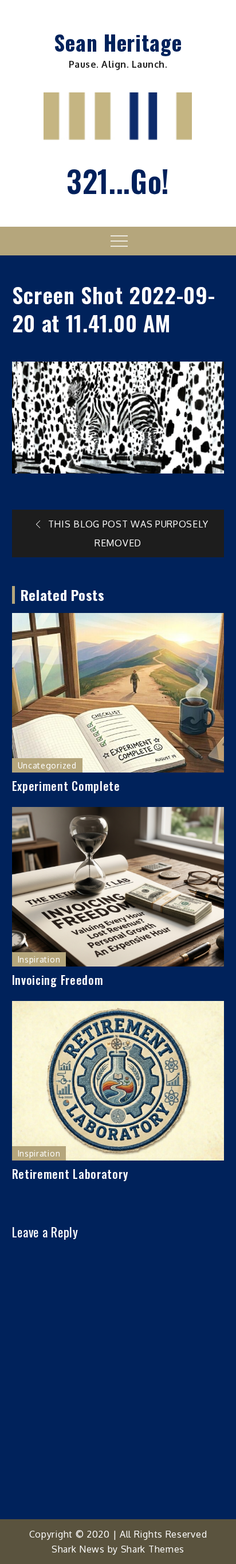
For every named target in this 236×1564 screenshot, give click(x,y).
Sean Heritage (118, 42)
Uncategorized (47, 765)
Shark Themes (152, 1549)
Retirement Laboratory (70, 1173)
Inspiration (39, 959)
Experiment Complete (66, 785)
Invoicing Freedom (58, 979)
